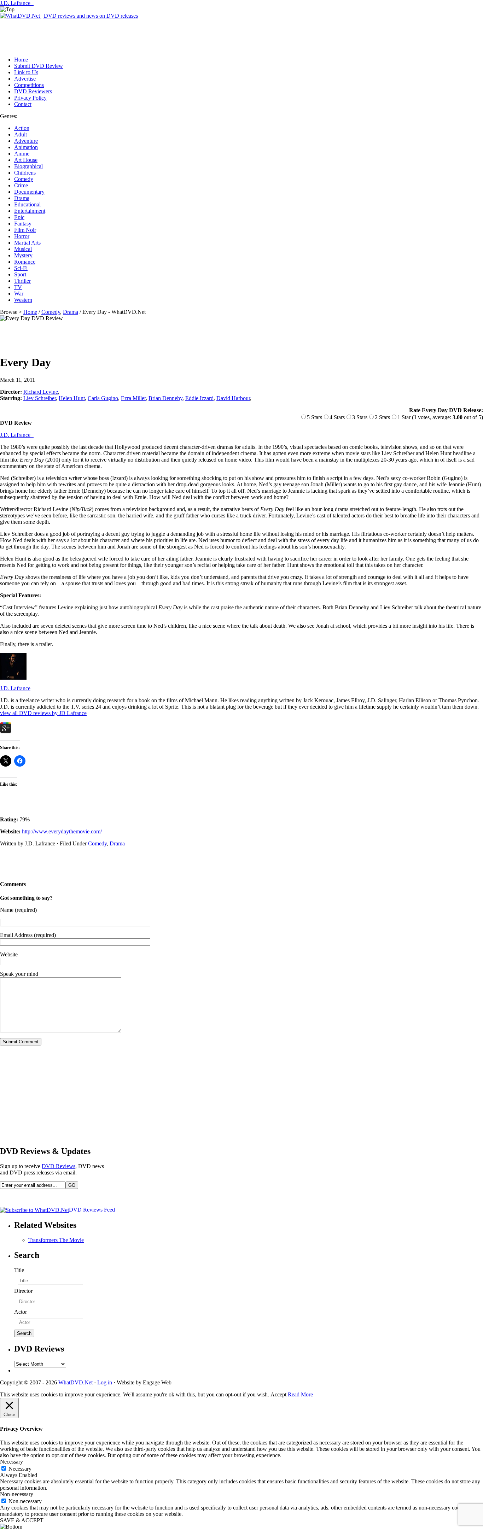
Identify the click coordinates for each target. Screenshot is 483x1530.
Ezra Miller (133, 398)
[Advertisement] (128, 35)
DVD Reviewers (33, 91)
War (18, 294)
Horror (21, 236)
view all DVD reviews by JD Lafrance (43, 713)
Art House (25, 160)
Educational (27, 204)
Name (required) (18, 910)
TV (18, 287)
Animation (26, 147)
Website (9, 954)
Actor (20, 1312)
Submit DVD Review (38, 66)
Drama (21, 198)
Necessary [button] (11, 1462)
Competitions (29, 85)
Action (21, 128)
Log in (104, 1382)
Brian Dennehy (165, 398)
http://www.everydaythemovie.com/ (62, 831)
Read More (300, 1394)
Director (23, 1291)
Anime (21, 154)
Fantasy (22, 224)
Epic (19, 217)
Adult (20, 134)
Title (19, 1270)
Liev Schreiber (39, 398)
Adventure (26, 141)
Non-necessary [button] (16, 1494)
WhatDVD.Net (75, 1382)
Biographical (28, 166)
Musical (23, 249)
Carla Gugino (103, 398)
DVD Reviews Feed (92, 1210)
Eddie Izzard (199, 398)
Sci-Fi (21, 268)
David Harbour (233, 398)
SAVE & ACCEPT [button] (21, 1520)
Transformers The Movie (56, 1240)
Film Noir (25, 230)
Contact (22, 104)
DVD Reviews (58, 1166)
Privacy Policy (30, 98)
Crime (21, 185)
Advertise (25, 79)
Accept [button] (278, 1394)
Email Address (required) (28, 935)
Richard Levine (40, 392)
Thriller (22, 281)
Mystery (23, 255)
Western (23, 300)
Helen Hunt (72, 398)
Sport (20, 274)
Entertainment (29, 211)
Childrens (25, 173)
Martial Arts (27, 243)
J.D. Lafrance (15, 3)
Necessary (19, 1469)
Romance (24, 262)
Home (21, 60)
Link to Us (26, 72)
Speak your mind (19, 974)
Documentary (29, 192)
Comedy (23, 179)
